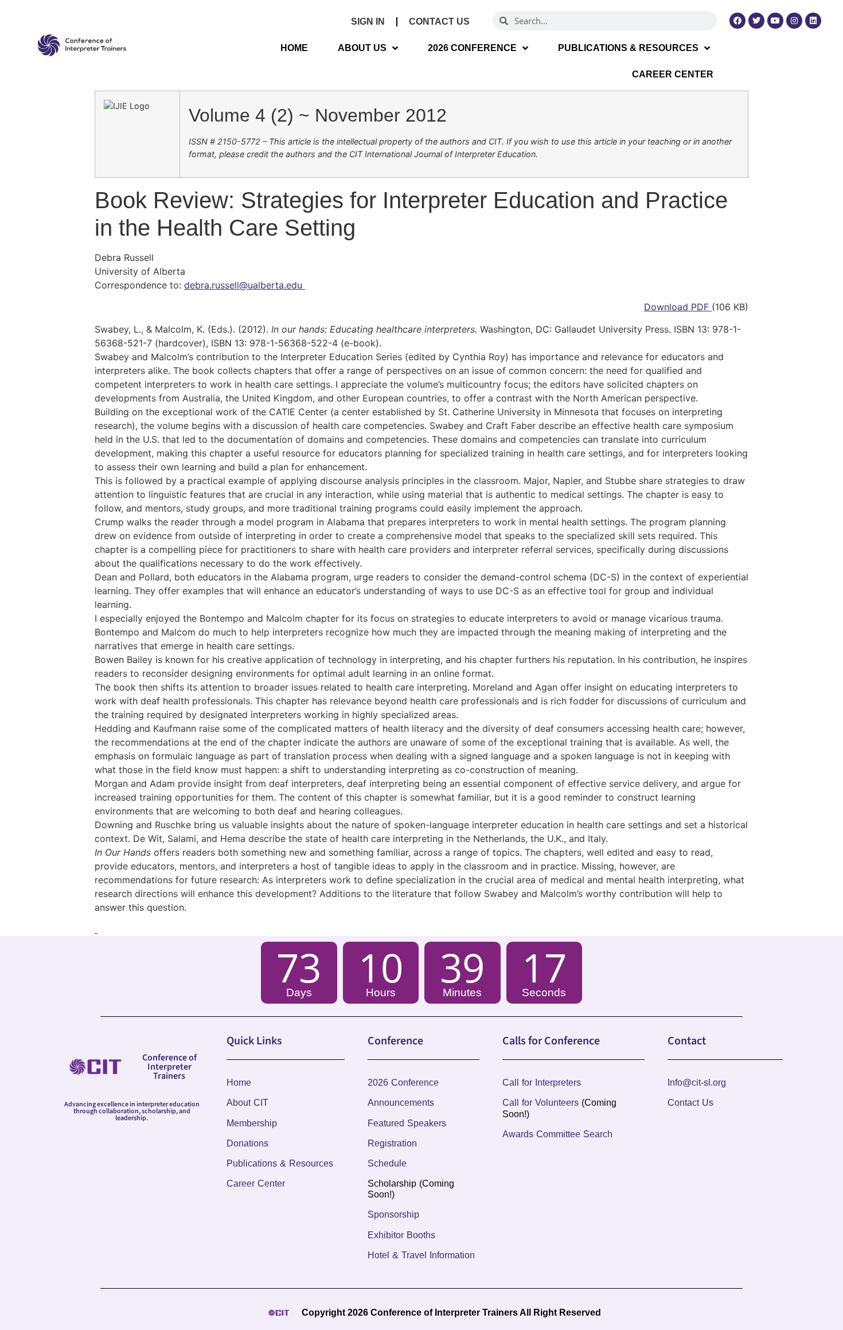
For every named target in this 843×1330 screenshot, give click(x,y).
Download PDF (678, 307)
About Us (362, 48)
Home (294, 48)
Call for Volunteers (540, 1102)
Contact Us (439, 21)
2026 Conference (472, 48)
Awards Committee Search (557, 1134)
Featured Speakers (407, 1123)
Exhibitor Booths (401, 1235)
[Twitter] (756, 21)
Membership (252, 1123)
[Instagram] (794, 21)
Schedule (387, 1163)
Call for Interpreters (541, 1082)
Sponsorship (393, 1214)
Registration (392, 1143)
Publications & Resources (628, 48)
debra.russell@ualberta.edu (244, 285)
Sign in (368, 21)
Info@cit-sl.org (697, 1082)
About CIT (247, 1102)
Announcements (401, 1102)
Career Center (672, 74)
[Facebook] (737, 21)
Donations (247, 1143)
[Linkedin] (813, 21)
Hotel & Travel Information (421, 1255)
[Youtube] (775, 21)
